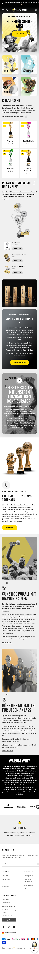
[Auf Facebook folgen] (3, 927)
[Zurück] (2, 3)
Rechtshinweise (7, 916)
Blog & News (6, 879)
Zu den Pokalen (7, 642)
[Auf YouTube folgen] (14, 927)
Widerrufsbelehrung (8, 906)
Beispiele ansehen (20, 362)
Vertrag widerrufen (9, 920)
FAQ (25, 889)
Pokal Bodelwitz (28, 141)
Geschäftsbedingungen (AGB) (9, 911)
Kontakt (4, 883)
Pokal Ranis (10, 141)
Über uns (5, 876)
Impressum (5, 899)
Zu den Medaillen (7, 751)
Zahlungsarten (28, 876)
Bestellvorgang (28, 885)
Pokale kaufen (19, 34)
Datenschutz (6, 903)
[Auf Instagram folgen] (8, 927)
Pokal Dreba (10, 169)
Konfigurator (6, 886)
